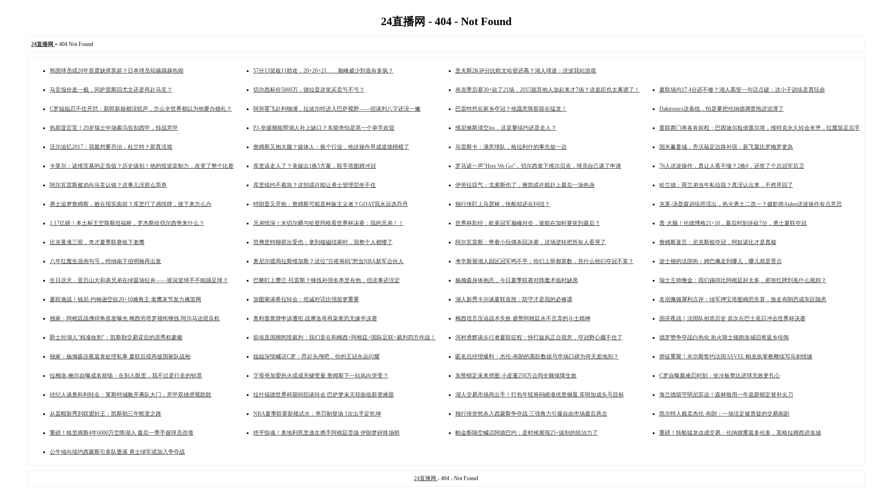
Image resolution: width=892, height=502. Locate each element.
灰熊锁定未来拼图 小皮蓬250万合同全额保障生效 (516, 375)
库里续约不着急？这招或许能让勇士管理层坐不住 (314, 185)
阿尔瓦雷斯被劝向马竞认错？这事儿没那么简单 (108, 185)
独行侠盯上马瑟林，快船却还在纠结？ (502, 204)
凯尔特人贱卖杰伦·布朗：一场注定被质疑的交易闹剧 (724, 413)
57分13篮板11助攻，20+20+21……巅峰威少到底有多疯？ (323, 70)
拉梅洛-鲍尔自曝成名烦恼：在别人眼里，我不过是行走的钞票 (126, 375)
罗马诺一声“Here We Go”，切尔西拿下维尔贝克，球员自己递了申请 (538, 166)
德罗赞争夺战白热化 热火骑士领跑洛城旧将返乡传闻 (724, 337)
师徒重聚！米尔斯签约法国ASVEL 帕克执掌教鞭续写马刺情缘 (736, 356)
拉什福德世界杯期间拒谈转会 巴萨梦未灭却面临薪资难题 (323, 394)
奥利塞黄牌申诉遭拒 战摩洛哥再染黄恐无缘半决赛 (315, 318)
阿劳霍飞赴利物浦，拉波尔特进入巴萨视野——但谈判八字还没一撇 (336, 109)
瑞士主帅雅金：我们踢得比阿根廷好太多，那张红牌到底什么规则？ (742, 280)
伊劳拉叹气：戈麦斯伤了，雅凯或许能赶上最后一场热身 (525, 185)
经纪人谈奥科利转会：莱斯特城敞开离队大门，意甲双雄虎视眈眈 (130, 394)
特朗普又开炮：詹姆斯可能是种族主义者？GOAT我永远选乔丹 (330, 204)
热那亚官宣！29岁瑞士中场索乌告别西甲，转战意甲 (114, 128)
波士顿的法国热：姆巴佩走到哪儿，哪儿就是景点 (720, 261)
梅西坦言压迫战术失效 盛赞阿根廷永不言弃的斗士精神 (522, 318)
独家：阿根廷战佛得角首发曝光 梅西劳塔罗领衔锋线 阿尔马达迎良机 (135, 318)
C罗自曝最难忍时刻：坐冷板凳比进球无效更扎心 (719, 375)
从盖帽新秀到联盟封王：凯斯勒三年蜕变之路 (105, 413)
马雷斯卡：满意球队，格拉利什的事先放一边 (511, 147)
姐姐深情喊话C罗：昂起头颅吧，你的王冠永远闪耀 (316, 356)
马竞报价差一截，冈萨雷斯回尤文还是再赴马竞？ (111, 89)
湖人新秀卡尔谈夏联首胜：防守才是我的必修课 (513, 299)
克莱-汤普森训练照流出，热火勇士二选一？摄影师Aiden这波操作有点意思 (750, 204)
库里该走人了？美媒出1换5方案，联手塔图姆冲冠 (314, 166)
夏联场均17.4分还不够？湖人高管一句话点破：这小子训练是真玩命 (742, 89)
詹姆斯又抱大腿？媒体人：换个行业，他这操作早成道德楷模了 (331, 147)
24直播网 (426, 478)
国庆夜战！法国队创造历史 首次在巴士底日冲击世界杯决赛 (732, 318)
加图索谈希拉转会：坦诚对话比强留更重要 (306, 299)
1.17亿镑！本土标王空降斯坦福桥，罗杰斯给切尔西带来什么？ (127, 223)
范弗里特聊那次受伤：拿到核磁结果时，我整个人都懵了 (323, 242)
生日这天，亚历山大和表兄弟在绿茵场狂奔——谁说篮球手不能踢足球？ (139, 280)
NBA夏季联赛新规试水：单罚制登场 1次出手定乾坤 (317, 413)
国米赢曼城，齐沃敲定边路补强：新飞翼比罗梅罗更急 (726, 147)
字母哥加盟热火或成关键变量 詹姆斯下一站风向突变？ (320, 375)
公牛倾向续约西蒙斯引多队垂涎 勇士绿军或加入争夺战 (117, 452)
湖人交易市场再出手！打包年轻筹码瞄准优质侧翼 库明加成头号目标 (539, 394)
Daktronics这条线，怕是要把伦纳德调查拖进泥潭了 (721, 109)
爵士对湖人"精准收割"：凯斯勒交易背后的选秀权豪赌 (116, 337)
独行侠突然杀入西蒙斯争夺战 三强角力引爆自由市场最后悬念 (531, 413)
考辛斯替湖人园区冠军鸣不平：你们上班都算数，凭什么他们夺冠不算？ (544, 261)
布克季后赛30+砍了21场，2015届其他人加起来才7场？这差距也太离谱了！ (547, 89)
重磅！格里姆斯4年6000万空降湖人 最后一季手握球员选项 (121, 432)
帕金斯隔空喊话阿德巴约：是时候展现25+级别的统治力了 (526, 432)
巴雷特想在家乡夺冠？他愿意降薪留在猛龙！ (511, 109)
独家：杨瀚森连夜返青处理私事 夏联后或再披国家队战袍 (120, 356)
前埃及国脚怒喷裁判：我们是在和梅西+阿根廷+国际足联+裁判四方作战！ (344, 337)
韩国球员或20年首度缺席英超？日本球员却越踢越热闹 (117, 70)
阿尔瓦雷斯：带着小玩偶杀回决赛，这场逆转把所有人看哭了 (530, 242)
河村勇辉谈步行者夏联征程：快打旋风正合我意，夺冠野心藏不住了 (539, 337)
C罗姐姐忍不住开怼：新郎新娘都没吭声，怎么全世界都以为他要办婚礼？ (141, 109)
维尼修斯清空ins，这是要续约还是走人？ (506, 128)
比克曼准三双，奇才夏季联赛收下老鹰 (97, 242)
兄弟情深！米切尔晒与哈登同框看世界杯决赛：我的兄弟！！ (328, 223)
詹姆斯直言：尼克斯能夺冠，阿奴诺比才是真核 (717, 242)
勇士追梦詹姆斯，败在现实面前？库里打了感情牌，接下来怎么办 (130, 204)
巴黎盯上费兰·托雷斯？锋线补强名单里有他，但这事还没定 (326, 280)
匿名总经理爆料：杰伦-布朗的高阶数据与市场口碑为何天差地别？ (537, 356)
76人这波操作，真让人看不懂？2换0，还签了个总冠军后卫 (731, 166)
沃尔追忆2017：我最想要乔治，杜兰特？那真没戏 (111, 147)
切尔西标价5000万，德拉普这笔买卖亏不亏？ (309, 89)
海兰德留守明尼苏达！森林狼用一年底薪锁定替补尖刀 (726, 394)
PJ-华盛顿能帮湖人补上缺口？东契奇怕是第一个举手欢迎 (323, 128)
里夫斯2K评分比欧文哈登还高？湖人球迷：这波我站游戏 (525, 70)
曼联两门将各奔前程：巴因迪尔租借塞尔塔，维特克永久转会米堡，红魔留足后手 (759, 128)
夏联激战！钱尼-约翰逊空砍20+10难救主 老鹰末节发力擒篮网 (125, 299)
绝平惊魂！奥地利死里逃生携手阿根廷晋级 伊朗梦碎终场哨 (326, 432)
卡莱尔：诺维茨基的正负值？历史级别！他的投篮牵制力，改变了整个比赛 (142, 166)
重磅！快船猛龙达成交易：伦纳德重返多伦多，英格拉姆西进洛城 (740, 432)
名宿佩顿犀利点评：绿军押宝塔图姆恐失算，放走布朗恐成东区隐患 (742, 299)
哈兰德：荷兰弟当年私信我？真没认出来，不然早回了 (726, 185)
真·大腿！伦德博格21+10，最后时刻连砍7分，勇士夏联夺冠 (733, 223)
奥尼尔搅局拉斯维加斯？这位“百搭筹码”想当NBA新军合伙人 (328, 261)
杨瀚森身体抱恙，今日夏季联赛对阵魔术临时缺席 (516, 280)
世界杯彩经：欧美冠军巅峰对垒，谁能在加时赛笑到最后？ (527, 223)
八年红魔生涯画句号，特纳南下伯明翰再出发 (105, 261)
